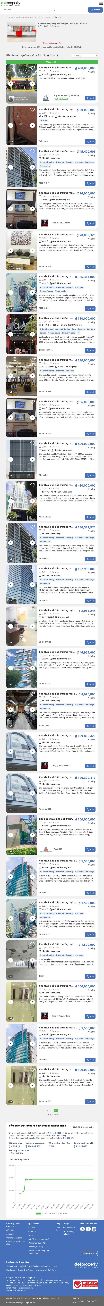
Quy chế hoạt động (14, 1238)
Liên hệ (58, 1229)
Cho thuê (32, 1231)
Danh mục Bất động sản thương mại (38, 1251)
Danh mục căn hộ (35, 1246)
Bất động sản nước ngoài (38, 1239)
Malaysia (44, 1266)
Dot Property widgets (68, 1232)
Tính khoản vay (69, 1227)
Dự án (30, 1235)
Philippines (35, 1266)
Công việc (10, 1234)
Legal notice (30, 1303)
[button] (101, 3)
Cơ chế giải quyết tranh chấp (15, 1243)
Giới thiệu (10, 1230)
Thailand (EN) (11, 1266)
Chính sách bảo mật (14, 1303)
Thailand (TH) (24, 1266)
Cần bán (31, 1227)
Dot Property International (35, 1270)
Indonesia (53, 1266)
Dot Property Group (14, 1270)
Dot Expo (52, 1270)
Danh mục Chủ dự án (37, 1243)
